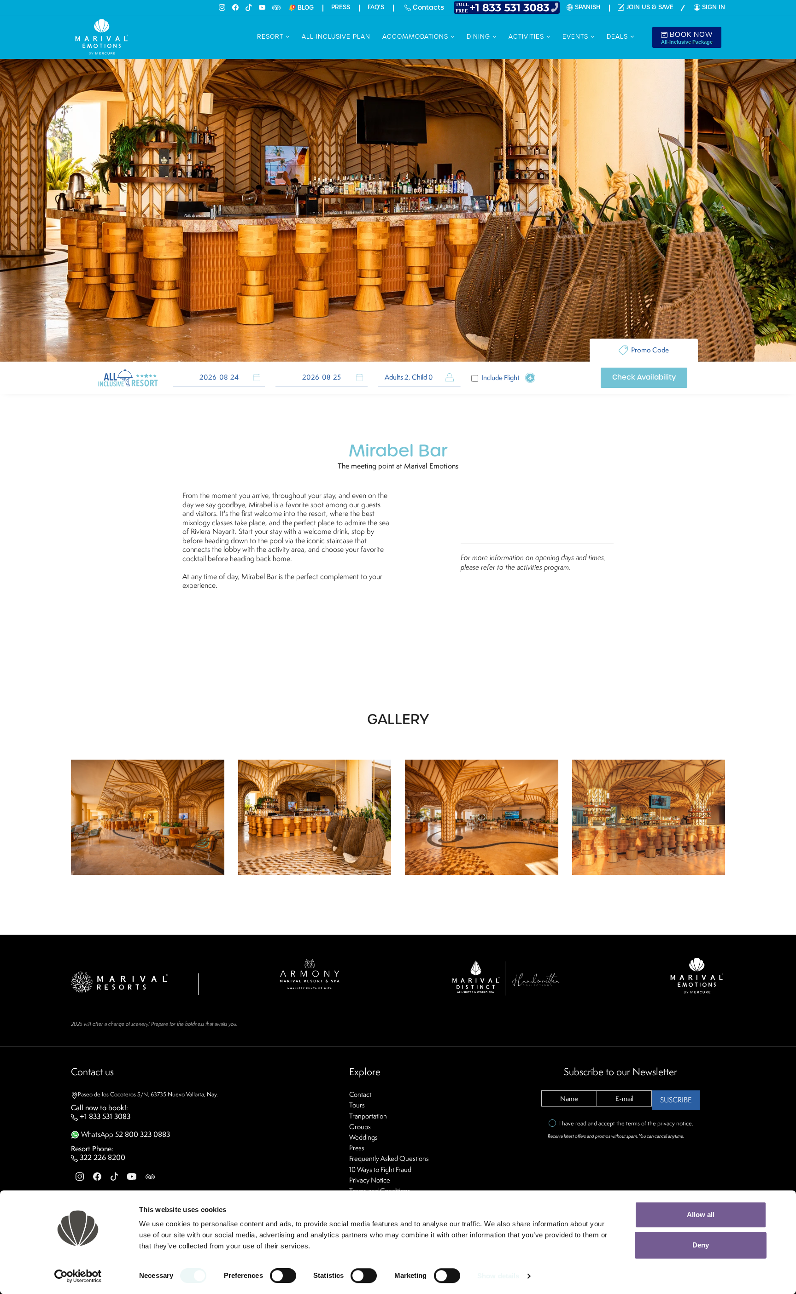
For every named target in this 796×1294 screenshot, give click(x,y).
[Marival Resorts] (119, 981)
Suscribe (675, 1100)
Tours (357, 1105)
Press (340, 7)
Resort (271, 37)
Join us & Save (649, 7)
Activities (527, 37)
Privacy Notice (369, 1180)
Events (576, 37)
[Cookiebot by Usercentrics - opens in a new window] (78, 1276)
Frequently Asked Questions (389, 1158)
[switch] (283, 1275)
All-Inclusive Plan (336, 37)
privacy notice (674, 1123)
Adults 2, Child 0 (409, 377)
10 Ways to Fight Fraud (380, 1169)
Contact (360, 1094)
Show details (498, 1276)
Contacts (427, 7)
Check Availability (644, 377)
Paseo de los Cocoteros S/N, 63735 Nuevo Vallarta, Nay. (148, 1094)
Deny (700, 1245)
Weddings (363, 1137)
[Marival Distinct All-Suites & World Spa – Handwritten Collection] (505, 977)
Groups (360, 1126)
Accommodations (416, 37)
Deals (618, 37)
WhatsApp (124, 1134)
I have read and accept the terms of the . (626, 1123)
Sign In (713, 7)
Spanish (587, 7)
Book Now (687, 37)
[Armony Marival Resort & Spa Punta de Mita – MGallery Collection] (309, 973)
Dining (479, 37)
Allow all (700, 1214)
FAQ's (376, 7)
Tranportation (368, 1116)
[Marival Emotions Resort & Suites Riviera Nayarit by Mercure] (697, 975)
